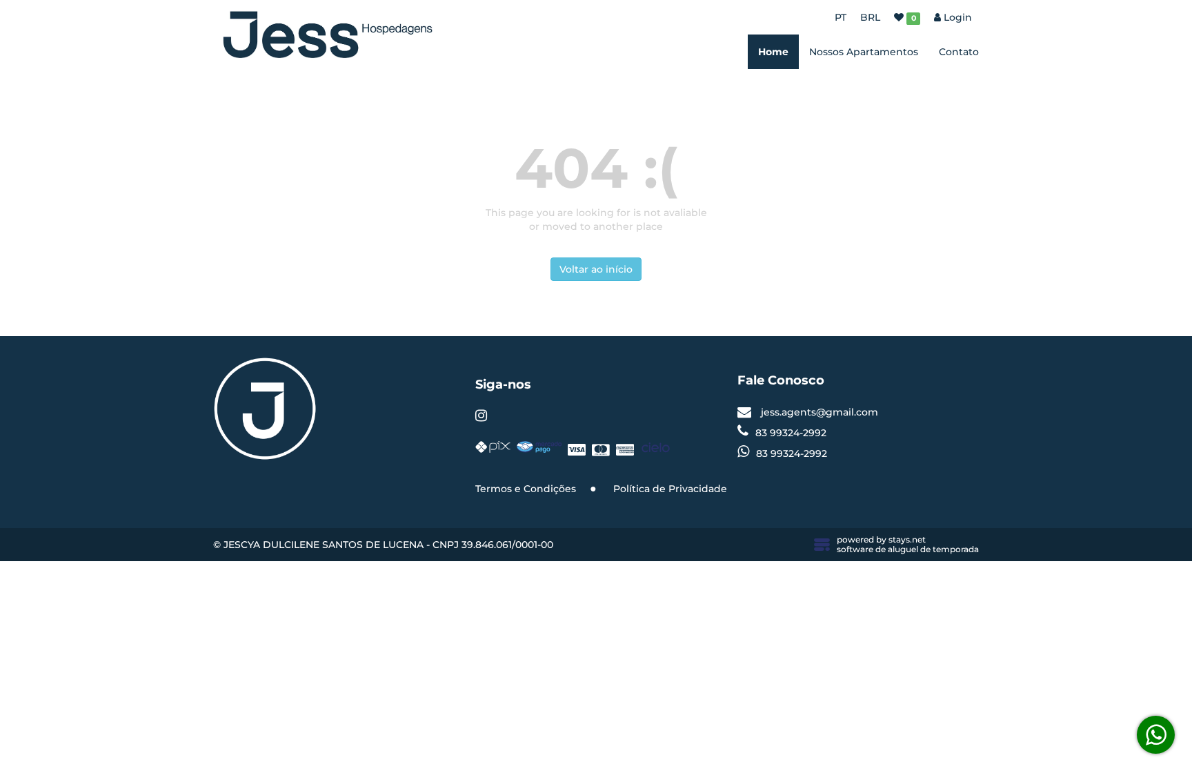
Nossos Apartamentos (863, 52)
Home (773, 52)
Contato (959, 52)
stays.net (907, 539)
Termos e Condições (525, 488)
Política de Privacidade (670, 488)
